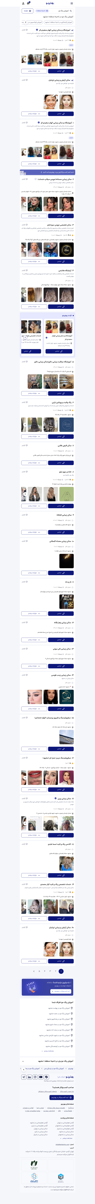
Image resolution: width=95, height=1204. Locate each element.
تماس (59, 71)
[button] (47, 51)
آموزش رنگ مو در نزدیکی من (54, 1068)
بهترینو (70, 1068)
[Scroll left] (26, 22)
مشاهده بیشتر (49, 1051)
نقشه (26, 11)
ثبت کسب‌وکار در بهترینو (62, 991)
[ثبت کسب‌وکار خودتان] (28, 3)
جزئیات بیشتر (32, 71)
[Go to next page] (33, 971)
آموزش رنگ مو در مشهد (31, 1068)
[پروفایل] (23, 3)
